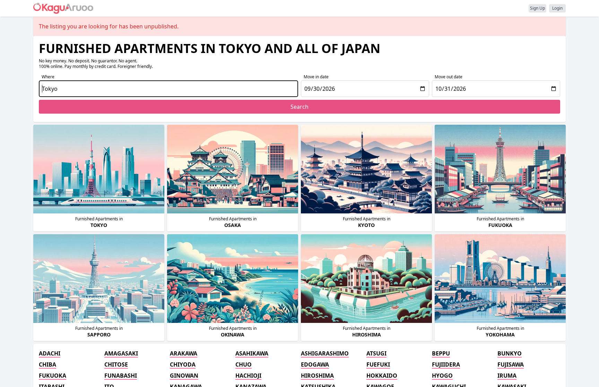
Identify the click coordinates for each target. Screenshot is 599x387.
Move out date (448, 77)
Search (299, 107)
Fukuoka (52, 375)
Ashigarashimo (325, 353)
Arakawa (183, 353)
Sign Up (537, 8)
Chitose (116, 364)
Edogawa (315, 364)
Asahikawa (251, 353)
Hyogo (442, 375)
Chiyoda (183, 364)
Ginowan (184, 375)
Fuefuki (378, 364)
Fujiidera (446, 364)
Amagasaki (121, 353)
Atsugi (376, 353)
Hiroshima (317, 375)
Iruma (506, 375)
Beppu (441, 353)
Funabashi (120, 375)
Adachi (49, 353)
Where (48, 77)
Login (557, 8)
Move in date (316, 77)
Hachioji (248, 375)
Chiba (47, 364)
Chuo (243, 364)
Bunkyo (509, 353)
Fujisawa (510, 364)
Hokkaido (381, 375)
